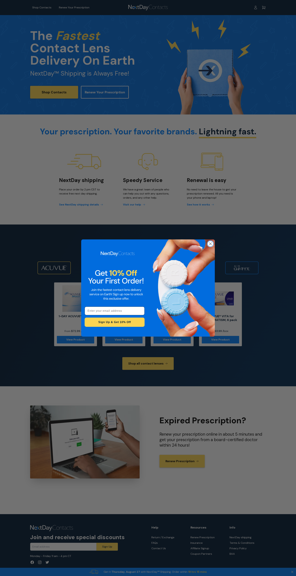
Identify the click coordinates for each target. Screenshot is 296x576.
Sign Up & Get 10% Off (114, 322)
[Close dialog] (210, 244)
